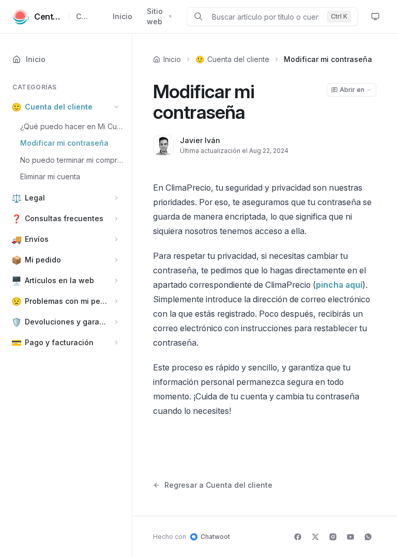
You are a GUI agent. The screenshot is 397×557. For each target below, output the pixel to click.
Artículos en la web (59, 280)
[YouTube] (350, 537)
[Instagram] (333, 537)
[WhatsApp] (368, 537)
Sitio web (155, 16)
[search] (265, 16)
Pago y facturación (59, 342)
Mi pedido (43, 259)
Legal (35, 197)
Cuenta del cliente (59, 106)
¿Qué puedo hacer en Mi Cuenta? (73, 126)
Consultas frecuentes (64, 218)
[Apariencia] (375, 16)
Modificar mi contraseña (64, 142)
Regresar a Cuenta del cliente (218, 485)
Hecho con (191, 536)
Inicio (122, 16)
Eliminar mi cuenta (50, 176)
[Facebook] (297, 537)
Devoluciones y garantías (67, 321)
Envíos (37, 239)
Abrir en (352, 90)
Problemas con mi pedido (67, 301)
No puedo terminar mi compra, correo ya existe (73, 160)
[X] (315, 537)
